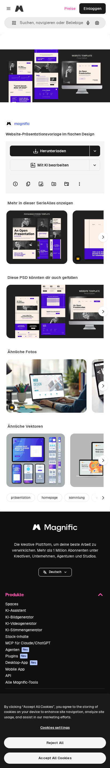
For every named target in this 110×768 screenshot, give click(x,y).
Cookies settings (55, 727)
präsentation (20, 498)
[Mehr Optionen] (79, 183)
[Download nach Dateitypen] (94, 151)
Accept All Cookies (54, 758)
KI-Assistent (15, 610)
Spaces (11, 604)
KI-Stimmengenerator (23, 629)
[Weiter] (103, 237)
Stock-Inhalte (17, 636)
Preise (70, 8)
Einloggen (92, 8)
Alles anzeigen (59, 203)
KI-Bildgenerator (19, 617)
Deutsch (55, 572)
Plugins (15, 656)
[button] (55, 572)
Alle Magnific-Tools (21, 682)
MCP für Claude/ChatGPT (27, 643)
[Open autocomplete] (12, 23)
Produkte (14, 594)
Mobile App (15, 669)
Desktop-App (20, 662)
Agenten (16, 649)
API (8, 675)
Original (34, 45)
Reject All (55, 742)
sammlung (77, 498)
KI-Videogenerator (21, 623)
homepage (50, 498)
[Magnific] (55, 528)
